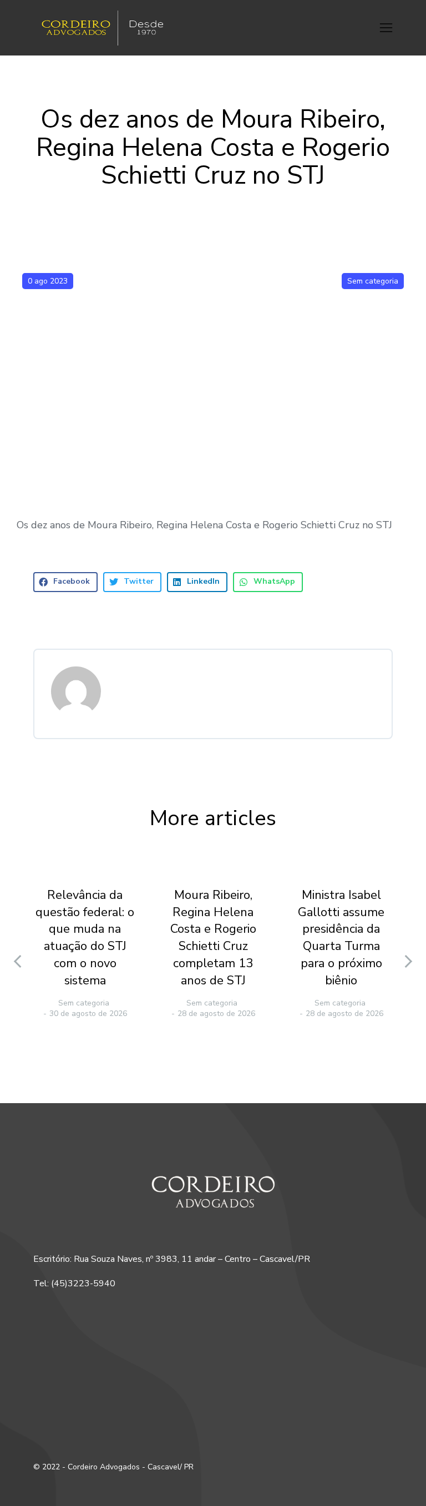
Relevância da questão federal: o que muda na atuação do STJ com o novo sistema (85, 938)
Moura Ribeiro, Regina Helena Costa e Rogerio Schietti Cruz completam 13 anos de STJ (213, 938)
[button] (386, 27)
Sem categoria (372, 281)
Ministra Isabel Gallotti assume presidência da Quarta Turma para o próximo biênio (341, 938)
